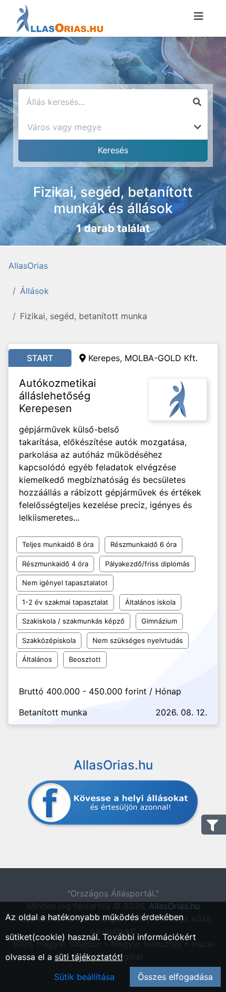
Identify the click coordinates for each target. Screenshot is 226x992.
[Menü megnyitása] (198, 16)
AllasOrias (28, 265)
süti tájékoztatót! (88, 957)
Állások (34, 291)
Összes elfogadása (175, 977)
